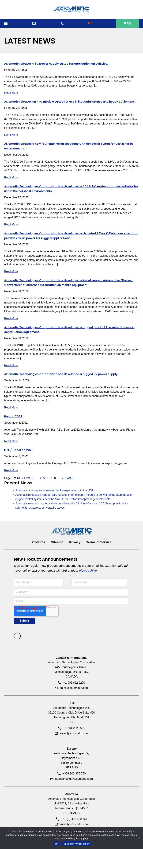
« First (26, 478)
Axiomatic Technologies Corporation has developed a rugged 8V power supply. (61, 374)
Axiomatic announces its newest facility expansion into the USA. (54, 490)
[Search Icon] (89, 23)
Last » (69, 478)
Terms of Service (98, 542)
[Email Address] (34, 23)
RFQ (127, 23)
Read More (11, 92)
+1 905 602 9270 (74, 682)
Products (38, 542)
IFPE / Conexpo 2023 (18, 450)
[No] (138, 838)
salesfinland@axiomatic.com (74, 778)
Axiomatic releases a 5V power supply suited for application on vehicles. (56, 64)
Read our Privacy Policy (76, 843)
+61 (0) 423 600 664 (74, 819)
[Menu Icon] (5, 23)
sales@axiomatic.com (74, 688)
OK (56, 843)
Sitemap (57, 542)
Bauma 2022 (13, 416)
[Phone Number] (62, 23)
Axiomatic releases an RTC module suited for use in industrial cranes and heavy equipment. (69, 102)
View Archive (88, 570)
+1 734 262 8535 (74, 728)
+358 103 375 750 (74, 773)
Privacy (74, 542)
